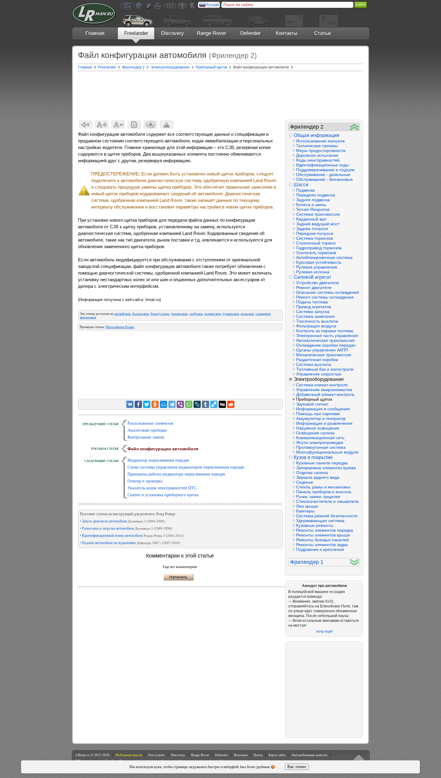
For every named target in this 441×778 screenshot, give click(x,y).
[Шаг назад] (85, 124)
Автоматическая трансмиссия (325, 340)
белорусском (160, 313)
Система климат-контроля (322, 384)
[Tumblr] (205, 404)
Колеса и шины (311, 204)
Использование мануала (320, 140)
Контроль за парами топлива (324, 330)
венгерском (88, 317)
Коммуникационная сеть (320, 437)
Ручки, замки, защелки (318, 496)
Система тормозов (314, 238)
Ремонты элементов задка (322, 544)
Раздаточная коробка (317, 359)
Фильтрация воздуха (316, 326)
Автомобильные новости (309, 755)
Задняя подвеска (313, 199)
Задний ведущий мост (318, 223)
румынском (231, 313)
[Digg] (222, 404)
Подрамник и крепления (320, 549)
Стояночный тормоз (315, 243)
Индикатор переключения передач (158, 460)
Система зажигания (315, 316)
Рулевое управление (316, 267)
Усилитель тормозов (316, 252)
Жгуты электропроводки (319, 442)
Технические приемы (317, 145)
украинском (179, 313)
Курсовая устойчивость (318, 262)
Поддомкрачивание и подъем (325, 169)
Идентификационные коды (322, 165)
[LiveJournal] (197, 404)
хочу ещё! (324, 631)
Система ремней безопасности (327, 515)
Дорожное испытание (317, 155)
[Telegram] (172, 404)
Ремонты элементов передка (324, 530)
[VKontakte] (130, 404)
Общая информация (316, 135)
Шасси (301, 184)
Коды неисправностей (318, 160)
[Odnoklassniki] (155, 404)
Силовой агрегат (312, 277)
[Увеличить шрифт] (102, 124)
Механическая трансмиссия (323, 354)
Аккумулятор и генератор (321, 418)
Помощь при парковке (318, 413)
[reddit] (230, 404)
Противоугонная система (321, 447)
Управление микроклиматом (324, 389)
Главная (95, 33)
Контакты (286, 33)
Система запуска (312, 311)
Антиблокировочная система (324, 257)
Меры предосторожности (321, 150)
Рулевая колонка (312, 271)
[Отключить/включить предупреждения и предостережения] (166, 124)
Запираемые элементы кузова (326, 467)
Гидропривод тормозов (318, 247)
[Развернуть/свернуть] (354, 127)
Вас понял (296, 766)
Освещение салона (315, 432)
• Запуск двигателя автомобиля (122, 521)
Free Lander (156, 755)
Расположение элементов (150, 423)
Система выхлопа (313, 364)
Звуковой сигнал (312, 404)
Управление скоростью (318, 374)
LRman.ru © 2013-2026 (93, 755)
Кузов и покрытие (313, 457)
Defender (250, 33)
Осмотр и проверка (145, 481)
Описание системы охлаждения (327, 292)
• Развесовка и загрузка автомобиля (126, 528)
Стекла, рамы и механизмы (323, 487)
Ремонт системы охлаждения (325, 297)
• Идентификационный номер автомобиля (132, 535)
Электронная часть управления (327, 335)
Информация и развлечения (324, 423)
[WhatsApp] (188, 404)
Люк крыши (307, 506)
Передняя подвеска (315, 195)
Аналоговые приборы (147, 430)
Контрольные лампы (146, 437)
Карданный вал (311, 219)
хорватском (212, 313)
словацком (263, 313)
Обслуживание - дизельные (323, 174)
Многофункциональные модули (327, 452)
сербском (195, 313)
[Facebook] (138, 404)
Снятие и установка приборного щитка (163, 495)
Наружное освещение (317, 428)
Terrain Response (313, 209)
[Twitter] (146, 404)
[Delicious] (214, 404)
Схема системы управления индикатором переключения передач (186, 467)
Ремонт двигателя (314, 287)
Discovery (172, 33)
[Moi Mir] (163, 404)
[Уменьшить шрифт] (118, 124)
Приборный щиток (314, 399)
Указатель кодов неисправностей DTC (162, 488)
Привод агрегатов (313, 306)
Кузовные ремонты (314, 525)
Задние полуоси (312, 228)
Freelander (136, 33)
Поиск (258, 755)
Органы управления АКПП (322, 350)
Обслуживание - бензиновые (324, 179)
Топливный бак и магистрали (324, 369)
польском (247, 313)
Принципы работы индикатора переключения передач (176, 474)
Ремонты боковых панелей (322, 539)
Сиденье (304, 482)
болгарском (140, 313)
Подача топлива (312, 301)
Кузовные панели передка (322, 462)
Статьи (322, 33)
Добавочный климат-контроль (325, 394)
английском (122, 313)
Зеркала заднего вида (317, 477)
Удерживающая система (320, 520)
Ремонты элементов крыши (323, 535)
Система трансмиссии (318, 214)
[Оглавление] (134, 124)
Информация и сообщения (323, 408)
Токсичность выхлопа (317, 321)
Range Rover (211, 33)
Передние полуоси (314, 233)
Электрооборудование (319, 379)
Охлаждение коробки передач (326, 345)
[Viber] (180, 404)
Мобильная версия (129, 755)
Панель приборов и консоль (323, 491)
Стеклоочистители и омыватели (327, 501)
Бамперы (305, 511)
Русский (212, 5)
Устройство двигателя (317, 282)
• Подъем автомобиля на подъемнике (130, 543)
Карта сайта (277, 755)
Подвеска (305, 190)
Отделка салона (312, 472)
